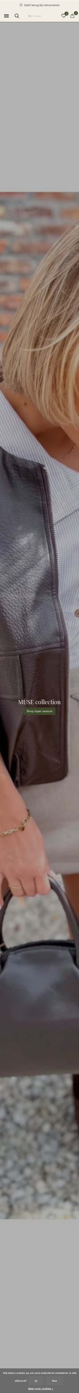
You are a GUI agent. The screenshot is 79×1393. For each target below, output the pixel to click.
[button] (6, 16)
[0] (72, 15)
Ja (36, 1380)
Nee (54, 1380)
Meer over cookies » (40, 1388)
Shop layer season (39, 711)
